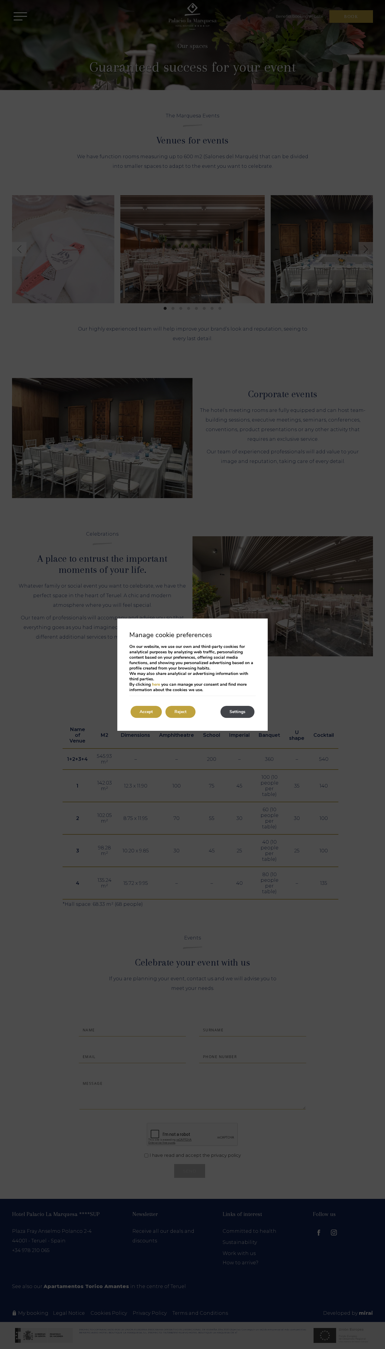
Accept (146, 712)
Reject (180, 712)
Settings (237, 712)
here (156, 684)
